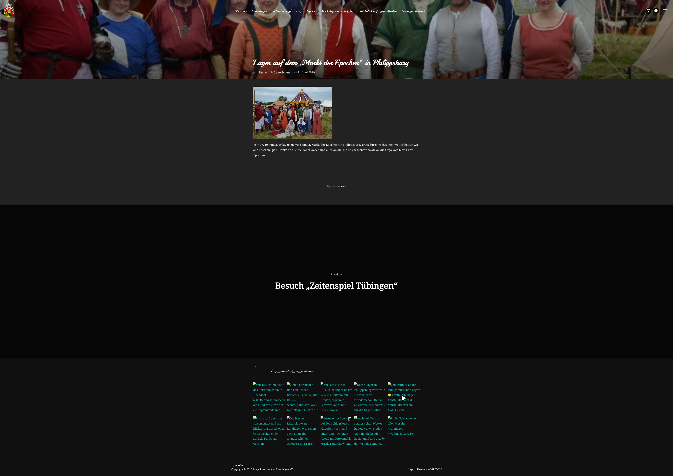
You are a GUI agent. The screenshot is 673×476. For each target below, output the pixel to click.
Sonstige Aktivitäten (414, 11)
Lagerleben (282, 72)
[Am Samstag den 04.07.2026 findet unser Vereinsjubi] (336, 398)
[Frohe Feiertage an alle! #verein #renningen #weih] (404, 432)
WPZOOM (436, 469)
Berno (263, 72)
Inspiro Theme (416, 469)
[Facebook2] (656, 11)
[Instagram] (648, 11)
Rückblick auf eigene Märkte (378, 11)
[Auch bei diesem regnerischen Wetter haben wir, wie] (370, 432)
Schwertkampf (282, 11)
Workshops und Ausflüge (337, 11)
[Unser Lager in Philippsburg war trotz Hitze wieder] (370, 398)
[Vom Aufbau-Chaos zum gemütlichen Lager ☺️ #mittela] (404, 398)
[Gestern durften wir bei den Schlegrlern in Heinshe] (336, 432)
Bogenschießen (305, 11)
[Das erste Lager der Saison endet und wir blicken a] (269, 432)
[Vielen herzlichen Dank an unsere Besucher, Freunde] (303, 398)
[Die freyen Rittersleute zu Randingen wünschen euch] (303, 432)
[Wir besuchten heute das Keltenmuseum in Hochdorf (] (269, 398)
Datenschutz (238, 465)
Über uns (240, 11)
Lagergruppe (260, 11)
